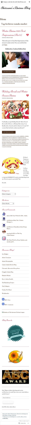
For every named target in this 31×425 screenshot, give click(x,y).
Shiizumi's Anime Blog (15, 8)
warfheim (9, 220)
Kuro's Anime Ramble (7, 279)
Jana (8, 215)
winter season (10, 83)
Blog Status (11, 136)
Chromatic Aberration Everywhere (11, 268)
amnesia (22, 136)
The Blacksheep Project (8, 282)
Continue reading (9, 71)
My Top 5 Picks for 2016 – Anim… (19, 215)
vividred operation (13, 143)
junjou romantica (23, 139)
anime (26, 136)
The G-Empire (6, 286)
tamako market (8, 81)
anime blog (5, 137)
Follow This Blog (8, 402)
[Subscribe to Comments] (3, 305)
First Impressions (13, 75)
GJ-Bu (10, 77)
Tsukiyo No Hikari (7, 290)
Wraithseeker (5, 293)
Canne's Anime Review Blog (9, 265)
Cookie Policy (5, 418)
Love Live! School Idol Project (14, 78)
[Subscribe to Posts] (3, 300)
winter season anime (21, 145)
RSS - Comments (9, 305)
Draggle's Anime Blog (7, 272)
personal (9, 142)
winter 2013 (17, 81)
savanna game (16, 142)
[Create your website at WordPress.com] (15, 2)
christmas (14, 139)
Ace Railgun (5, 254)
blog (10, 137)
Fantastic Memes (6, 275)
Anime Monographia (7, 261)
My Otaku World (11, 240)
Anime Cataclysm (6, 257)
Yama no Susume (6, 147)
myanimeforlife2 (11, 233)
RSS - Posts (7, 300)
